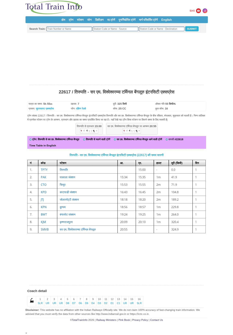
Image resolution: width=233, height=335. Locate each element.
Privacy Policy (140, 319)
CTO (43, 185)
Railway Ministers (106, 319)
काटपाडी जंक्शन (68, 192)
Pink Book (124, 319)
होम (63, 19)
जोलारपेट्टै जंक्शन (69, 200)
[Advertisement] (116, 58)
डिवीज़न (99, 19)
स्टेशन (80, 19)
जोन (89, 19)
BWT (44, 214)
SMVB (45, 229)
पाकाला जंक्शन (67, 177)
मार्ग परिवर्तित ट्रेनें (148, 19)
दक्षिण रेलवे (81, 108)
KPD (44, 192)
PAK (43, 177)
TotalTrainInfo (80, 319)
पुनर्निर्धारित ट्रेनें (127, 19)
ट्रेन (71, 19)
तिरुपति (64, 170)
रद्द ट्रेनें (111, 19)
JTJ (42, 200)
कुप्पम (63, 207)
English (166, 19)
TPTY (44, 170)
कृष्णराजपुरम (66, 222)
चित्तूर (63, 185)
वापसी (175, 139)
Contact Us (156, 319)
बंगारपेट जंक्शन (67, 214)
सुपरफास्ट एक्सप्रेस (45, 108)
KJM (43, 222)
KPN (44, 207)
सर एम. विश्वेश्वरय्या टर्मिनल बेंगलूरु (78, 229)
